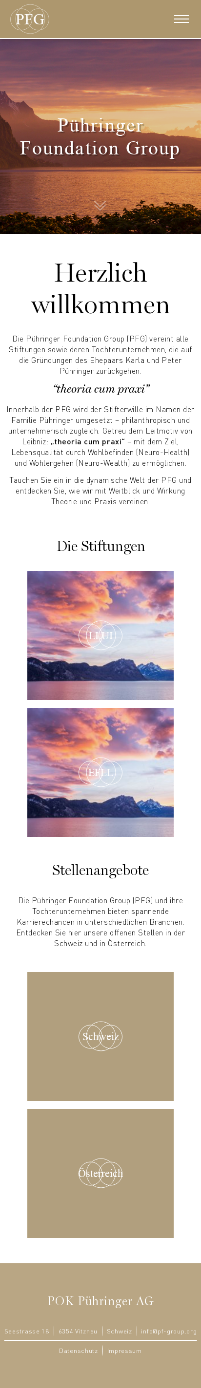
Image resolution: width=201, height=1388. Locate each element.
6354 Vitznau (78, 1331)
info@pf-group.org (169, 1331)
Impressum (124, 1350)
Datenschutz (78, 1350)
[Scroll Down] (100, 202)
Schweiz (119, 1331)
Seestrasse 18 (26, 1331)
